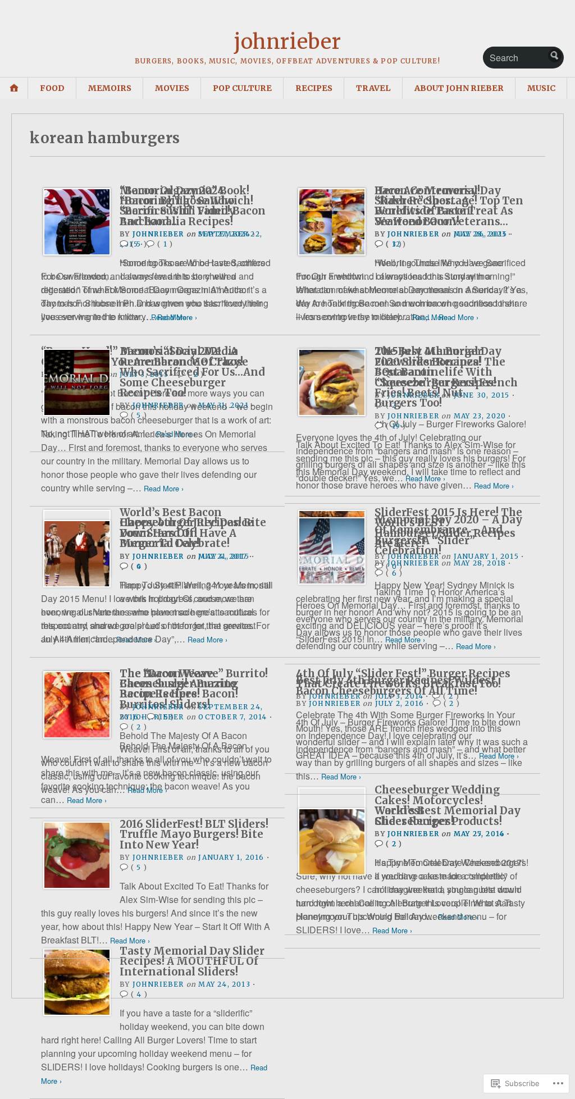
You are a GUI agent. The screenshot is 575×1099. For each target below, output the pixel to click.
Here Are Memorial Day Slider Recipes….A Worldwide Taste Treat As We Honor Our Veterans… (444, 206)
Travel (373, 88)
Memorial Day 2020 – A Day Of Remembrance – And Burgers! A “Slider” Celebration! (448, 535)
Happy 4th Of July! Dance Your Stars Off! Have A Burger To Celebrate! (186, 533)
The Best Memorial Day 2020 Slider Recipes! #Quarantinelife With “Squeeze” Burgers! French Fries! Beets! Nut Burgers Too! (446, 377)
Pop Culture (242, 88)
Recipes (313, 88)
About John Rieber (459, 88)
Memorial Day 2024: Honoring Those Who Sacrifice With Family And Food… (177, 206)
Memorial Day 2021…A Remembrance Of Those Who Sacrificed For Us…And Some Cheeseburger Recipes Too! (192, 372)
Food (52, 88)
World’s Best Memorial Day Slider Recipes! (448, 815)
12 (396, 244)
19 (396, 426)
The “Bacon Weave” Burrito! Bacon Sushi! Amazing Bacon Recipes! (194, 684)
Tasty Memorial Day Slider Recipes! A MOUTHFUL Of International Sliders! (192, 961)
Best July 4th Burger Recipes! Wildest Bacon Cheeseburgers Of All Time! (396, 685)
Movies (172, 88)
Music (541, 88)
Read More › (177, 317)
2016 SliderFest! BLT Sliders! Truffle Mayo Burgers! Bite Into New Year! (194, 834)
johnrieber (287, 41)
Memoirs (109, 88)
